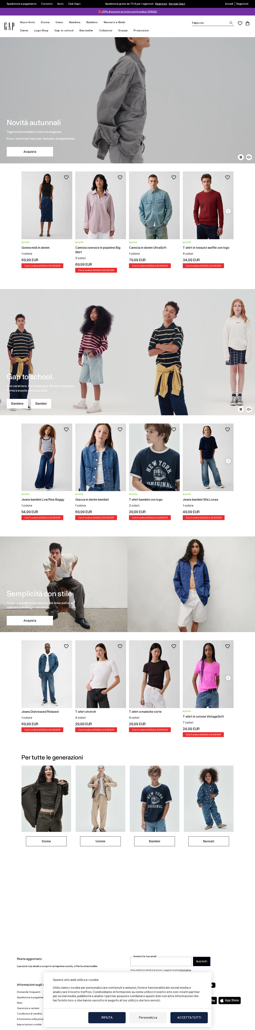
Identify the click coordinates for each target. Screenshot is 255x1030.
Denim (24, 30)
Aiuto (60, 3)
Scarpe (123, 30)
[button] (228, 211)
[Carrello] (247, 23)
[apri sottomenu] (37, 22)
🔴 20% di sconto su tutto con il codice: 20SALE (127, 11)
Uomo (59, 22)
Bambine (17, 403)
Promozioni (141, 30)
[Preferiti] (240, 23)
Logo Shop (41, 30)
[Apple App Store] (229, 1000)
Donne (46, 841)
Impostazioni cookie (29, 1024)
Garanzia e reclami (28, 1008)
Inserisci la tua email (144, 956)
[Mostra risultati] (231, 22)
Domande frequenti (28, 991)
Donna (45, 22)
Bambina (74, 22)
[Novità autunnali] (127, 100)
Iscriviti (201, 961)
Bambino (92, 22)
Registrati (161, 3)
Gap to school (64, 30)
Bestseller (86, 30)
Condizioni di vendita (29, 1013)
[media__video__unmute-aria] (249, 157)
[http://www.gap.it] (9, 26)
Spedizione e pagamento (22, 3)
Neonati (208, 841)
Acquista (30, 151)
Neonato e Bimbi (114, 22)
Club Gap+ (74, 3)
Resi (19, 1002)
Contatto (47, 3)
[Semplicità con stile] (127, 584)
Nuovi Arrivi (27, 22)
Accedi (229, 3)
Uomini (100, 841)
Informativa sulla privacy (31, 1018)
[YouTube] (212, 985)
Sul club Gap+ (177, 3)
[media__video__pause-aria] (241, 157)
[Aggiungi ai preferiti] (66, 177)
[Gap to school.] (127, 352)
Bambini (41, 403)
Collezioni (105, 30)
